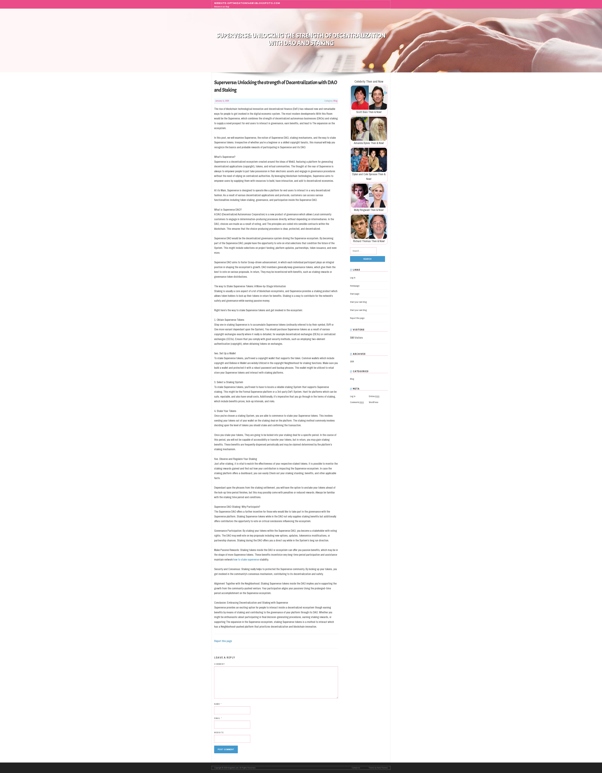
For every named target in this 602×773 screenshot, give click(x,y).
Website (219, 732)
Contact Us (356, 767)
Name (218, 704)
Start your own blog (358, 302)
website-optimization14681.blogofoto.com (247, 3)
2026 (352, 361)
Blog (335, 100)
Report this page (223, 641)
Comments (357, 402)
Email (218, 718)
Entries (374, 396)
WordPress (373, 402)
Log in (352, 277)
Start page (354, 293)
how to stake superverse (246, 559)
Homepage (354, 285)
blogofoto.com (233, 767)
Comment (219, 664)
